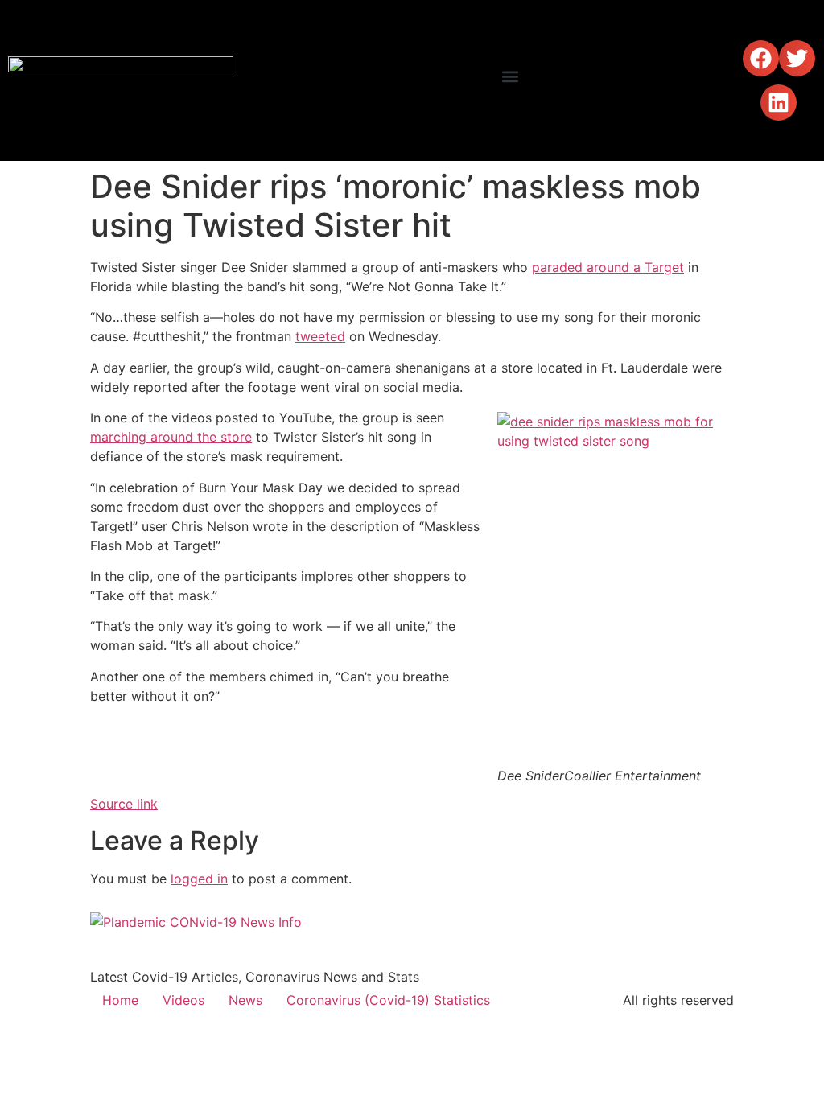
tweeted (320, 336)
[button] (510, 77)
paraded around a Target (608, 267)
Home (120, 1000)
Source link (124, 804)
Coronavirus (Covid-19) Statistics (388, 1000)
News (245, 1000)
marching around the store (171, 437)
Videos (183, 1000)
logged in (199, 879)
